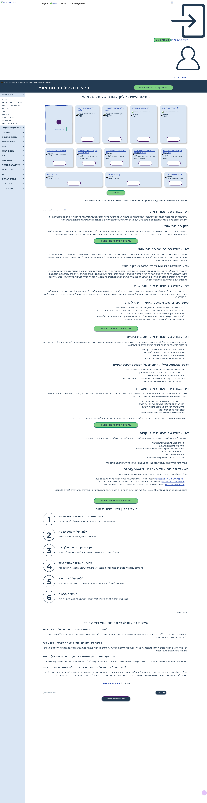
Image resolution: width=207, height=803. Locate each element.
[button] (54, 3)
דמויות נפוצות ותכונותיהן (140, 108)
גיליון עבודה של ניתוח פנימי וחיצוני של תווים (87, 152)
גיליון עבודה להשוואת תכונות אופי (116, 152)
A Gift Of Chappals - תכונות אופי (169, 479)
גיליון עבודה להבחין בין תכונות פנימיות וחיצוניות (144, 152)
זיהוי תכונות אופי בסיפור (174, 484)
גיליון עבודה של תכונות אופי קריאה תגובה (114, 109)
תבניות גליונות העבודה (111, 683)
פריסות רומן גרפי (8, 117)
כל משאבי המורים (11, 83)
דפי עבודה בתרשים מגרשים (12, 102)
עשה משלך (116, 193)
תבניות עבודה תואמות (9, 123)
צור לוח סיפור (162, 40)
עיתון (3, 111)
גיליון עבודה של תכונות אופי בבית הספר (172, 152)
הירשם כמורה (177, 40)
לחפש (160, 692)
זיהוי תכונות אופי (52, 175)
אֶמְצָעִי (45, 3)
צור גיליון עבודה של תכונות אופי (153, 88)
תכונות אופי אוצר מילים (174, 175)
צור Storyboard (77, 3)
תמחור (63, 3)
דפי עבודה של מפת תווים (11, 105)
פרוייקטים (5, 114)
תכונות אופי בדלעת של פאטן (172, 482)
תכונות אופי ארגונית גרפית (56, 151)
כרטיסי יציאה (6, 108)
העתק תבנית (86, 113)
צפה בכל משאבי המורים (116, 699)
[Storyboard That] (8, 2)
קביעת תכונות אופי (113, 175)
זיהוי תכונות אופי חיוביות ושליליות (85, 109)
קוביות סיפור (6, 120)
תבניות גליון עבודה (26, 83)
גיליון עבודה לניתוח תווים (170, 108)
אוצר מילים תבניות (8, 99)
